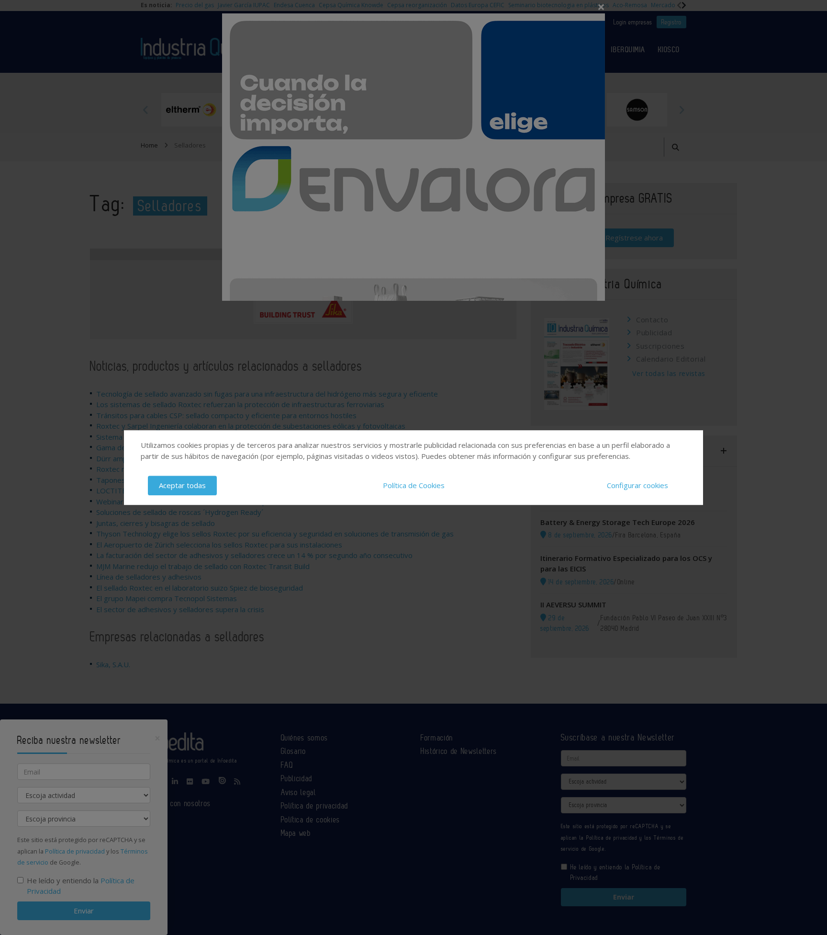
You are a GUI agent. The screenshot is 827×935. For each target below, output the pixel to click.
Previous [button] (145, 109)
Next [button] (681, 109)
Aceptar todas (182, 485)
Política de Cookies (414, 485)
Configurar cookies (637, 485)
